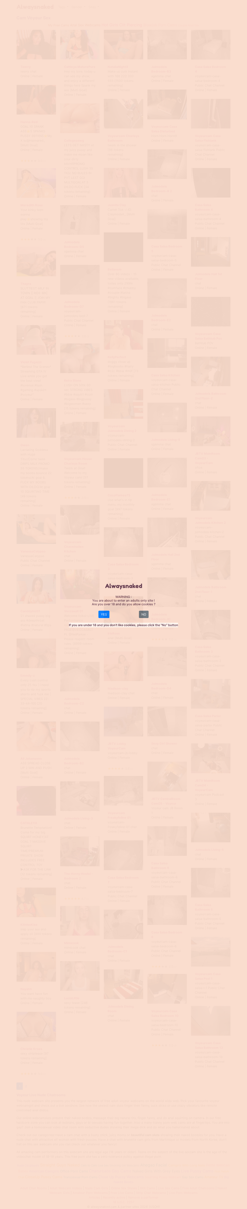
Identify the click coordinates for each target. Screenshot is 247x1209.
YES (104, 614)
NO (143, 614)
